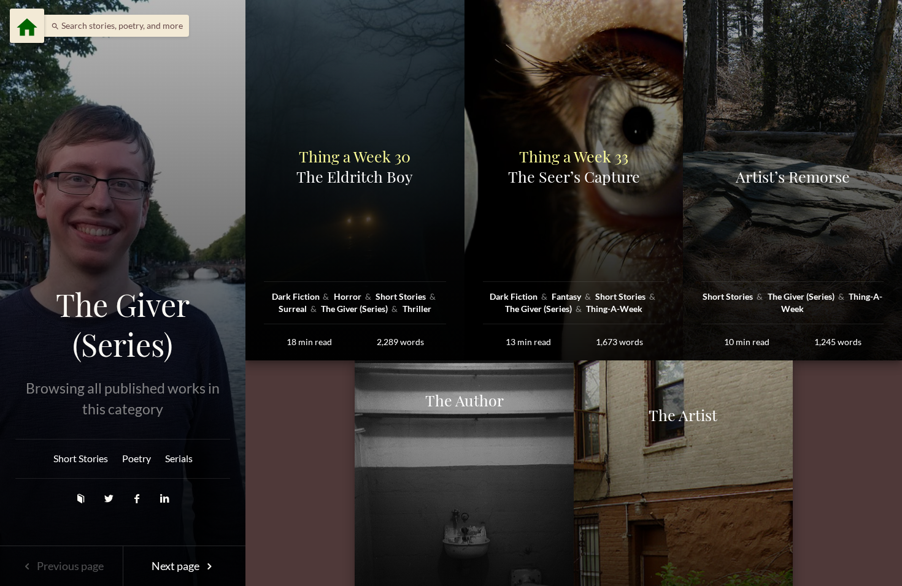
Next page (176, 566)
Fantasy (567, 296)
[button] (114, 26)
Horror (348, 296)
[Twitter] (110, 498)
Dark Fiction (297, 296)
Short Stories (80, 458)
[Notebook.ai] (81, 498)
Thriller (417, 308)
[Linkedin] (165, 498)
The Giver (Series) (123, 324)
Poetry (136, 458)
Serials (179, 458)
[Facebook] (138, 498)
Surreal (294, 308)
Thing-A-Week (614, 308)
